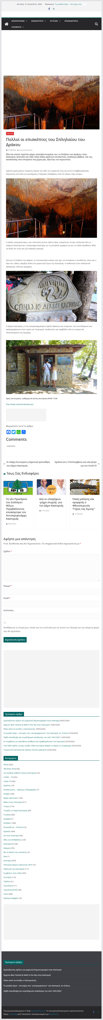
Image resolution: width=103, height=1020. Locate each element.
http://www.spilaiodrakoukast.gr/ (20, 404)
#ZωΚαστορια (37, 21)
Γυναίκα (7, 814)
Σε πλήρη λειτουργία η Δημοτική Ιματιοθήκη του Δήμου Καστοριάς (28, 464)
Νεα (5, 856)
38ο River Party (10, 769)
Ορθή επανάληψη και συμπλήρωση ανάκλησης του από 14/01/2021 (32, 737)
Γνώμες (7, 806)
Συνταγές (7, 877)
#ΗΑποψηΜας (18, 21)
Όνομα (8, 586)
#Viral (6, 764)
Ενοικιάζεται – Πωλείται (14, 827)
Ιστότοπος (9, 610)
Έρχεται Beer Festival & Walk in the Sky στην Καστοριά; (27, 725)
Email (7, 598)
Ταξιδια (7, 881)
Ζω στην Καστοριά (11, 835)
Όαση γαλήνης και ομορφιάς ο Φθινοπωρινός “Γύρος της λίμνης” (83, 504)
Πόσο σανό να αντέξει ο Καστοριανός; (20, 729)
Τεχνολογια (8, 885)
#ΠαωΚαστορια (71, 21)
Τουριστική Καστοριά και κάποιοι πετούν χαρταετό (25, 750)
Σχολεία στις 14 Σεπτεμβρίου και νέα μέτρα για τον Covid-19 (75, 464)
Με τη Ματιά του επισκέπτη (15, 852)
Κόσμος (7, 848)
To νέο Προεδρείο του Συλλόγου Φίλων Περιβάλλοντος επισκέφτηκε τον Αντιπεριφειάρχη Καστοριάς (16, 508)
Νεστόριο (7, 860)
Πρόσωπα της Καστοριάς (14, 869)
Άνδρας (7, 794)
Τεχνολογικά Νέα (11, 890)
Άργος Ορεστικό (10, 798)
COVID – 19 (8, 777)
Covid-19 (7, 781)
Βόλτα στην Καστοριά (13, 802)
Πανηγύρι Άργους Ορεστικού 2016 (18, 865)
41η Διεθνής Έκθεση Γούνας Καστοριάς (20, 773)
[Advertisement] (51, 56)
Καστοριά (10, 133)
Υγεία (6, 894)
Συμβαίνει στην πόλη (13, 873)
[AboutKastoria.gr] (7, 24)
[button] (25, 21)
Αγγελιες (54, 21)
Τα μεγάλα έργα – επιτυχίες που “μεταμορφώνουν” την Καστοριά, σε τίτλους (36, 733)
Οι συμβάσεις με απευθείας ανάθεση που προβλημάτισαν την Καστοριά (34, 741)
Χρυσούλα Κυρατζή (25, 150)
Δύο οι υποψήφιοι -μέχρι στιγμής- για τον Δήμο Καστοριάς (51, 502)
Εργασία (7, 831)
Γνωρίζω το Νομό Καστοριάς (16, 810)
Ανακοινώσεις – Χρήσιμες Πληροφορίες (20, 789)
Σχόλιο (8, 551)
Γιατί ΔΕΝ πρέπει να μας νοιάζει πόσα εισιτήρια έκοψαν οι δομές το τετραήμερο (37, 745)
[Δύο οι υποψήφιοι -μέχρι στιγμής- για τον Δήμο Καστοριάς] (51, 481)
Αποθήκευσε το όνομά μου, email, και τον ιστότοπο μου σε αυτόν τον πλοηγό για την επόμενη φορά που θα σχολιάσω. (51, 629)
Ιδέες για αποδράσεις (12, 840)
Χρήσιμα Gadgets (11, 898)
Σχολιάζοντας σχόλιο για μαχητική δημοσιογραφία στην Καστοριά (32, 720)
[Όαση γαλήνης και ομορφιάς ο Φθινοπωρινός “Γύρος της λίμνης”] (84, 481)
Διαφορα (7, 819)
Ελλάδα (7, 823)
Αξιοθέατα (16, 27)
